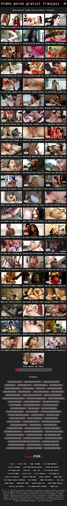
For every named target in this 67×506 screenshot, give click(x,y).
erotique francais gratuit (13, 395)
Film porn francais (50, 464)
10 (40, 370)
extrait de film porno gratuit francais (14, 398)
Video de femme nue (29, 477)
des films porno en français (41, 391)
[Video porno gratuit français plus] (65, 4)
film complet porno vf (37, 414)
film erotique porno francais (16, 444)
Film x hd (60, 480)
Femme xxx (26, 470)
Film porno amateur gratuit (32, 467)
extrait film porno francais (56, 398)
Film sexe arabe (13, 473)
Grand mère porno (23, 483)
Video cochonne (35, 464)
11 (44, 370)
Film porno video (14, 470)
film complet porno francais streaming (18, 414)
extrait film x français (15, 401)
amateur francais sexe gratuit (32, 381)
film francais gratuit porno (34, 448)
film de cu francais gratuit (17, 418)
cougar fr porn (40, 388)
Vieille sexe (22, 464)
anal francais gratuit (55, 385)
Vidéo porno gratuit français (25, 500)
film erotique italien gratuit (50, 441)
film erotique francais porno (52, 434)
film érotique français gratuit (54, 431)
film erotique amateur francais (13, 431)
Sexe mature (32, 480)
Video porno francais (55, 483)
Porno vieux (58, 477)
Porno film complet (46, 480)
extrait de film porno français (52, 395)
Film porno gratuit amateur (37, 486)
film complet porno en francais (15, 411)
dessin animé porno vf (57, 391)
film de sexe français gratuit (18, 424)
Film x (12, 464)
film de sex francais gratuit (31, 421)
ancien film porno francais (13, 388)
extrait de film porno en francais (32, 395)
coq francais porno (28, 388)
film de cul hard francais (34, 418)
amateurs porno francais (40, 385)
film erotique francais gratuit (15, 434)
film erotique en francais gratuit (33, 431)
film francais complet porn (51, 444)
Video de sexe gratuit (16, 486)
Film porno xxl (54, 473)
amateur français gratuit (15, 381)
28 (47, 370)
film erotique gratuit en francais (33, 438)
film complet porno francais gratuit (51, 411)
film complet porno (33, 408)
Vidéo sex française (12, 477)
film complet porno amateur (49, 408)
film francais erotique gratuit (15, 448)
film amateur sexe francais (18, 408)
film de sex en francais (14, 421)
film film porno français (34, 444)
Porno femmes (9, 483)
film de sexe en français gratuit (50, 421)
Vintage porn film (38, 483)
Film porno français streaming (14, 480)
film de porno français (51, 418)
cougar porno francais (24, 391)
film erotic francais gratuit (51, 428)
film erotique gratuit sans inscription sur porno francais (24, 441)
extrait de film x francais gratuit (36, 398)
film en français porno (50, 424)
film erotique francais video (13, 438)
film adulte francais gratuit (50, 401)
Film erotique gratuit (51, 470)
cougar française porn (9, 391)
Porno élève (54, 486)
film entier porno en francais (33, 428)
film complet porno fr (32, 411)
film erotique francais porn (34, 434)
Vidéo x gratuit (44, 477)
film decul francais (35, 424)
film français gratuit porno (52, 448)
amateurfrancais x (10, 385)
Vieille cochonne (14, 467)
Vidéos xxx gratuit (52, 467)
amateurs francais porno (24, 385)
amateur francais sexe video (51, 381)
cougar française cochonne (54, 388)
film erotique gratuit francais (53, 438)
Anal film (36, 470)
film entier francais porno (14, 428)
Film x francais (40, 473)
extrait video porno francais (32, 401)
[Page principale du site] (33, 456)
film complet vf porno (52, 414)
